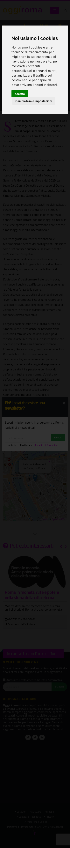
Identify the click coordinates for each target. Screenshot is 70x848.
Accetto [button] (20, 93)
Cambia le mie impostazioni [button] (33, 101)
